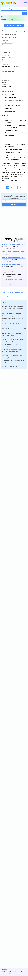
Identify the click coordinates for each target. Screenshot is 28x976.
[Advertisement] (14, 222)
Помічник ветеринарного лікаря (13, 251)
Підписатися (14, 204)
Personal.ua (15, 973)
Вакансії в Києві (6, 296)
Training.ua (11, 971)
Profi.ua (9, 973)
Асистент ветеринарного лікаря (13, 244)
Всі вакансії (16, 42)
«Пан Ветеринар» (7, 42)
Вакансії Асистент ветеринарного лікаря (12, 289)
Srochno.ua (4, 973)
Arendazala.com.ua (19, 971)
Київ (14, 37)
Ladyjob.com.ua (22, 973)
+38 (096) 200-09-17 (7, 57)
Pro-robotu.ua (5, 971)
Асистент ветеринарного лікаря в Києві (14, 196)
